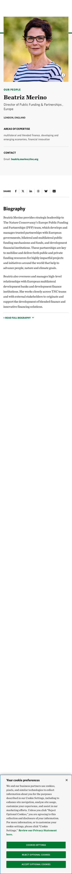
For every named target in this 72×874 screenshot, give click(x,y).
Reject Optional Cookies (36, 854)
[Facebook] (15, 192)
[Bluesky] (46, 192)
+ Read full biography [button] (17, 317)
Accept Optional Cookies (36, 864)
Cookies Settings (36, 845)
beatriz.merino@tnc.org (24, 159)
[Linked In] (30, 192)
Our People (12, 89)
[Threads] (38, 192)
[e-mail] (54, 192)
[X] (23, 192)
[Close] (66, 780)
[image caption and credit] (63, 74)
